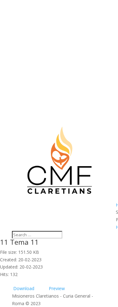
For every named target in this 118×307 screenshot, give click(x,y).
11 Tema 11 (19, 242)
